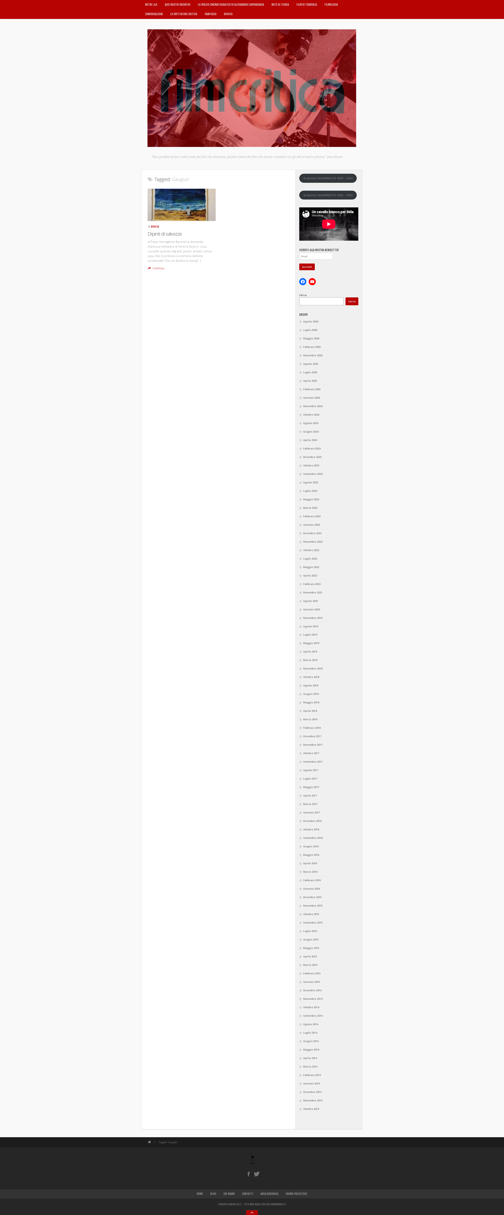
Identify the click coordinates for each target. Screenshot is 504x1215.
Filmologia (331, 4)
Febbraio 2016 (312, 880)
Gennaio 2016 (311, 888)
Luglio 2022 (310, 558)
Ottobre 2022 (311, 550)
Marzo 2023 (310, 508)
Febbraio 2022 (312, 584)
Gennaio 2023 (311, 524)
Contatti (247, 1194)
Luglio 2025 (310, 372)
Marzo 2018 (310, 719)
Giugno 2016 (311, 846)
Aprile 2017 (310, 795)
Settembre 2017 (313, 761)
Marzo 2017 (310, 804)
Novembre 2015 (312, 905)
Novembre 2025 (312, 355)
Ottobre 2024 (311, 414)
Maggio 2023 (311, 499)
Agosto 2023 (310, 482)
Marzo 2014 (310, 1066)
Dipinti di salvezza (165, 233)
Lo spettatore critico (183, 14)
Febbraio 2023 (312, 516)
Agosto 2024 (310, 423)
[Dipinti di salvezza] (182, 205)
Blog (213, 1194)
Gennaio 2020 (311, 609)
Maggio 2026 (311, 338)
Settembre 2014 (313, 1015)
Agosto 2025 (310, 364)
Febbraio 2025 (312, 389)
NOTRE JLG (151, 4)
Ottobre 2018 (311, 677)
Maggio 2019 (311, 643)
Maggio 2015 (311, 948)
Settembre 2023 (313, 474)
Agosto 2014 (310, 1024)
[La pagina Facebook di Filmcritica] (248, 1174)
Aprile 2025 (310, 380)
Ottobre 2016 (311, 829)
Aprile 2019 (310, 651)
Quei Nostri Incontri (177, 4)
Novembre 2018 (312, 668)
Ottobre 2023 (311, 465)
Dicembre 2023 (312, 457)
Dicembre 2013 (312, 1092)
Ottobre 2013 (311, 1109)
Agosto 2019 (310, 626)
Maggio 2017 (311, 787)
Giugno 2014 (311, 1041)
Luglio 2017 (310, 778)
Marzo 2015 (310, 965)
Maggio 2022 (311, 567)
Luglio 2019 (310, 634)
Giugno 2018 (311, 694)
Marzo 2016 (310, 871)
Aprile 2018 (310, 711)
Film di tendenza (306, 4)
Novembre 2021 (312, 592)
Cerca (303, 295)
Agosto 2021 (310, 601)
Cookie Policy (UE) (296, 1194)
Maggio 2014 (311, 1049)
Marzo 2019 (310, 660)
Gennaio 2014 (311, 1083)
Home (200, 1194)
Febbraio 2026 (312, 347)
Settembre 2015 (313, 922)
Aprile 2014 (310, 1058)
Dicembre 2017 (312, 736)
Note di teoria (280, 4)
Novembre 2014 (312, 999)
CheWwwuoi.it (278, 1204)
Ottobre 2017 (311, 753)
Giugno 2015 (311, 939)
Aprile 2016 (310, 863)
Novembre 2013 (312, 1100)
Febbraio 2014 (312, 1075)
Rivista (228, 14)
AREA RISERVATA (269, 1194)
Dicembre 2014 (312, 990)
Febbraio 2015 (312, 973)
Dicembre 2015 (312, 897)
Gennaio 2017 (311, 812)
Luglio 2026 (310, 330)
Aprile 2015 (310, 956)
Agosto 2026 (310, 321)
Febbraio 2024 (312, 448)
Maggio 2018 (311, 702)
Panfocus (210, 14)
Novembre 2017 (312, 744)
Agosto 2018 (310, 685)
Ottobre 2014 (311, 1007)
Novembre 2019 (312, 618)
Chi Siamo (229, 1194)
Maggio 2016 (311, 855)
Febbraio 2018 (312, 728)
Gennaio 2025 (311, 397)
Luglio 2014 (310, 1032)
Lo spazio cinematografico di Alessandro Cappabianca (231, 4)
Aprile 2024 (310, 440)
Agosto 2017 (310, 770)
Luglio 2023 (310, 491)
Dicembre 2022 (312, 533)
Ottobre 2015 (311, 914)
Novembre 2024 (312, 406)
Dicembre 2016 (312, 821)
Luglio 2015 (310, 931)
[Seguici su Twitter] (256, 1174)
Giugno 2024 (311, 431)
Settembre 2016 (313, 838)
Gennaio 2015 (311, 982)
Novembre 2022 (312, 541)
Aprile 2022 (310, 575)
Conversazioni (154, 14)
